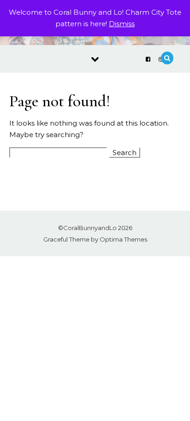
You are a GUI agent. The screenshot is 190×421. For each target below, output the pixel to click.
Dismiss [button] (122, 23)
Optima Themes (123, 239)
